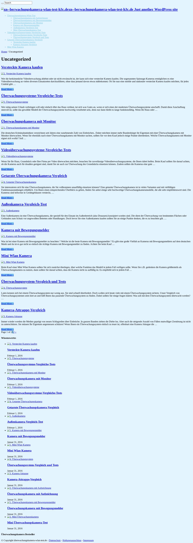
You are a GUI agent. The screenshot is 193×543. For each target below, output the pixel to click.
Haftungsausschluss (72, 540)
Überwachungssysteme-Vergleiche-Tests (30, 35)
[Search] (2, 3)
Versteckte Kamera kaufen (24, 42)
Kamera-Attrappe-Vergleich (25, 44)
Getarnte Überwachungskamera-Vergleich (25, 40)
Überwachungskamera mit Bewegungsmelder (32, 20)
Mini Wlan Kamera (15, 47)
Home (4, 51)
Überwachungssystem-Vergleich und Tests (31, 37)
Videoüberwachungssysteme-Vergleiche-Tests (26, 32)
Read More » (7, 89)
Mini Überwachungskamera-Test (27, 30)
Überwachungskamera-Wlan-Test (21, 15)
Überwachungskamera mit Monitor (28, 23)
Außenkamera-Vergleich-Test (25, 28)
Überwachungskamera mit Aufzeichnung (30, 18)
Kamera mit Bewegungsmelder (26, 25)
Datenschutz (55, 540)
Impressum (88, 540)
